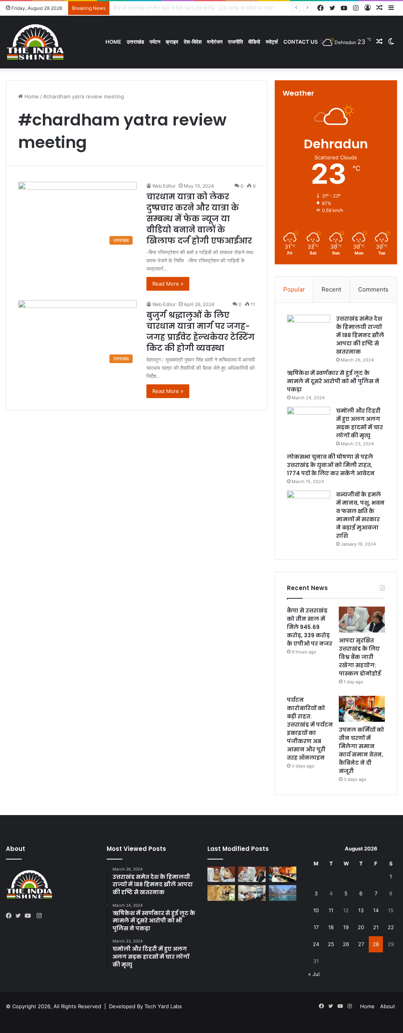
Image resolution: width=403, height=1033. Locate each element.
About (387, 1006)
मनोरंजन (214, 42)
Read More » (167, 283)
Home (113, 42)
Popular (294, 289)
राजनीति (235, 42)
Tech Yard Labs (163, 1006)
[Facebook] (10, 915)
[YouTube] (29, 915)
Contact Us (300, 42)
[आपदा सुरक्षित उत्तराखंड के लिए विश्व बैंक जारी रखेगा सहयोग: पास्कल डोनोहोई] (362, 620)
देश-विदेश (193, 42)
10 (316, 910)
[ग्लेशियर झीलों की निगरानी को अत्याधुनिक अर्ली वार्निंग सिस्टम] (221, 874)
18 (331, 927)
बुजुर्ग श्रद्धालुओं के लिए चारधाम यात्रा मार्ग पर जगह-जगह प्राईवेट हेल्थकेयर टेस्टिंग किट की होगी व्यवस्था (200, 332)
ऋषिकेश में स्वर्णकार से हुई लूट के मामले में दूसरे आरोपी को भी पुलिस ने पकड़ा (333, 381)
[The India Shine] (35, 42)
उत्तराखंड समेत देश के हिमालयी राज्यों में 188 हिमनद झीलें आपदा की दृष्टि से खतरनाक (360, 335)
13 (361, 910)
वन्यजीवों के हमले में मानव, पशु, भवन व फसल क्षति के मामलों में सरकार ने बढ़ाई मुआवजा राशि (360, 515)
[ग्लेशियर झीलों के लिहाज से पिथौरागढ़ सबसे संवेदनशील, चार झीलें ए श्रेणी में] (282, 892)
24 (316, 944)
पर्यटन (155, 42)
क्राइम (172, 42)
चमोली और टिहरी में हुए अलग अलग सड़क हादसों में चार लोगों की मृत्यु (359, 423)
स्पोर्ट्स (272, 42)
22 (391, 927)
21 (376, 927)
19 (346, 927)
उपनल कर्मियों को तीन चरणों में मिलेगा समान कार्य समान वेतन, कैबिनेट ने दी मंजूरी (361, 750)
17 (316, 927)
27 (361, 944)
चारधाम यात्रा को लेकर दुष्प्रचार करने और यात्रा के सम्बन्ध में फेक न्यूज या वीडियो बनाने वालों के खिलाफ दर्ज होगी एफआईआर (199, 218)
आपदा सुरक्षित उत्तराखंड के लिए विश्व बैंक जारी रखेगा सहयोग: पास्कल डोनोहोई (360, 656)
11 (331, 910)
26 (346, 944)
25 (331, 944)
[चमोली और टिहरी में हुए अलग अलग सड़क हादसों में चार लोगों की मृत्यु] (308, 421)
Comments (373, 289)
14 (376, 910)
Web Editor (164, 186)
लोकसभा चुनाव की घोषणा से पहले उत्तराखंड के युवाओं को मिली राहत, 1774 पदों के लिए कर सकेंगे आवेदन (331, 465)
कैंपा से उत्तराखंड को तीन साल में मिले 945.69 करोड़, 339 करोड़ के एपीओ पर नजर (309, 627)
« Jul (314, 974)
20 (361, 927)
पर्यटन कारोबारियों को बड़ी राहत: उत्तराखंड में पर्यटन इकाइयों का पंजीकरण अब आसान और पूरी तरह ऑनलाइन (310, 729)
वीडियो (254, 42)
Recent (331, 289)
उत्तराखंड (135, 42)
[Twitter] (20, 915)
